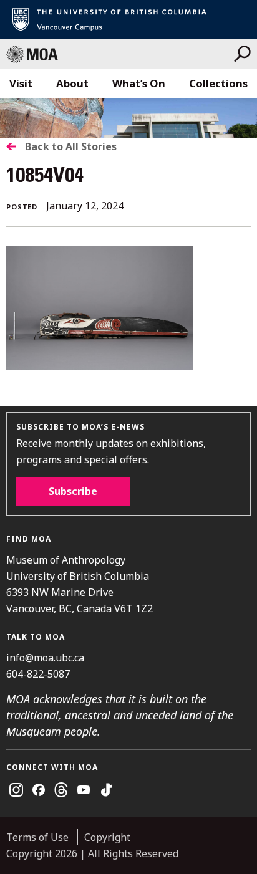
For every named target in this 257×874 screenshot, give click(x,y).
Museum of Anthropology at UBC (120, 54)
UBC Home (128, 19)
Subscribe (73, 491)
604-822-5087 (38, 674)
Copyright (107, 837)
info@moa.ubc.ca (45, 658)
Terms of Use (37, 837)
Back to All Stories (71, 146)
